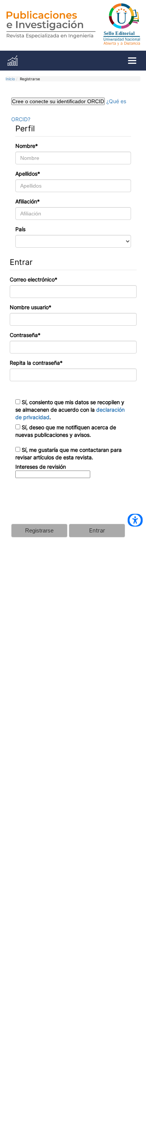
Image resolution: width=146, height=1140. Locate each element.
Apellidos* (27, 173)
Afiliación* (27, 201)
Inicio (10, 79)
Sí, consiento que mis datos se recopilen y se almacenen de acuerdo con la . (70, 409)
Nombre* (26, 146)
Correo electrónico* (33, 279)
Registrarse (39, 530)
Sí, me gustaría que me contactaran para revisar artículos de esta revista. (68, 453)
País (20, 229)
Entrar (97, 530)
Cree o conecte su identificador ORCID (58, 101)
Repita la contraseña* (36, 362)
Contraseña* (25, 335)
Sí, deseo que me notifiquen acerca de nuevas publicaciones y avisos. (65, 431)
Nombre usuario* (30, 307)
